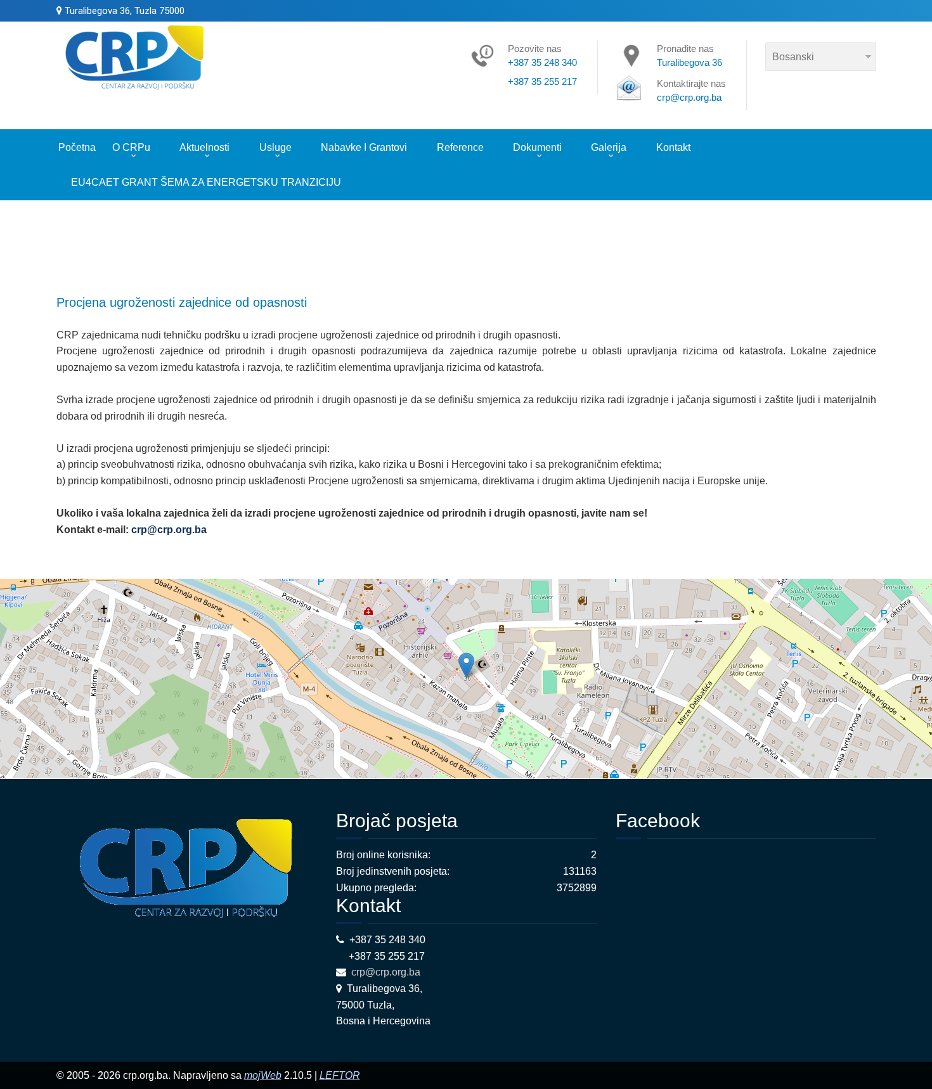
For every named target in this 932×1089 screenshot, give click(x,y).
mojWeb (263, 1075)
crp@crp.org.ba (169, 529)
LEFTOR (340, 1075)
